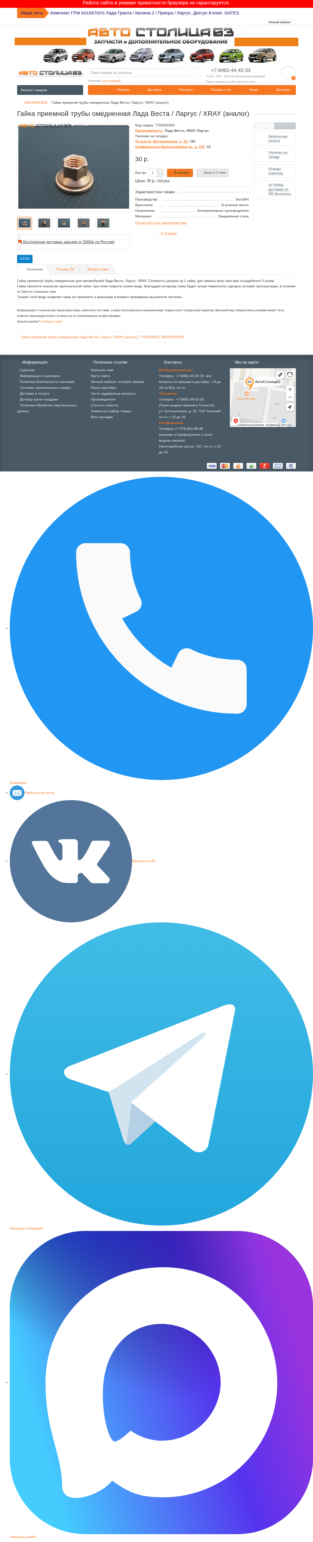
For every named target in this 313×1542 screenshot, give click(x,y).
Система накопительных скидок (45, 388)
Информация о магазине (40, 376)
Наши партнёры (103, 388)
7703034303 (149, 337)
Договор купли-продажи (39, 399)
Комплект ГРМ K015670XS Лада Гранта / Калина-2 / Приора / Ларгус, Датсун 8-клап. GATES (144, 13)
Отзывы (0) (65, 269)
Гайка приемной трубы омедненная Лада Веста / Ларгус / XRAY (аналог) (79, 337)
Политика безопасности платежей (47, 382)
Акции (253, 89)
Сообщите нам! (51, 321)
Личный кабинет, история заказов (117, 382)
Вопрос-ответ (98, 269)
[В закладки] (285, 126)
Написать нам (102, 370)
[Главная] (18, 102)
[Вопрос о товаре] (264, 126)
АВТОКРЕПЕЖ (172, 337)
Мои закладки (102, 417)
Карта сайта (100, 376)
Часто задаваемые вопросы (113, 393)
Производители (103, 399)
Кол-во (140, 173)
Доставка (153, 89)
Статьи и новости (104, 405)
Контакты (185, 89)
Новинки (122, 89)
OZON (25, 258)
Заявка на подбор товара (111, 411)
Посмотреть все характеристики (161, 223)
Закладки (282, 89)
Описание (35, 269)
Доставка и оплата (34, 393)
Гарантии (27, 370)
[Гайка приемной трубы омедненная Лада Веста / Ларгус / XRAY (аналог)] (73, 167)
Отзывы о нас (220, 89)
